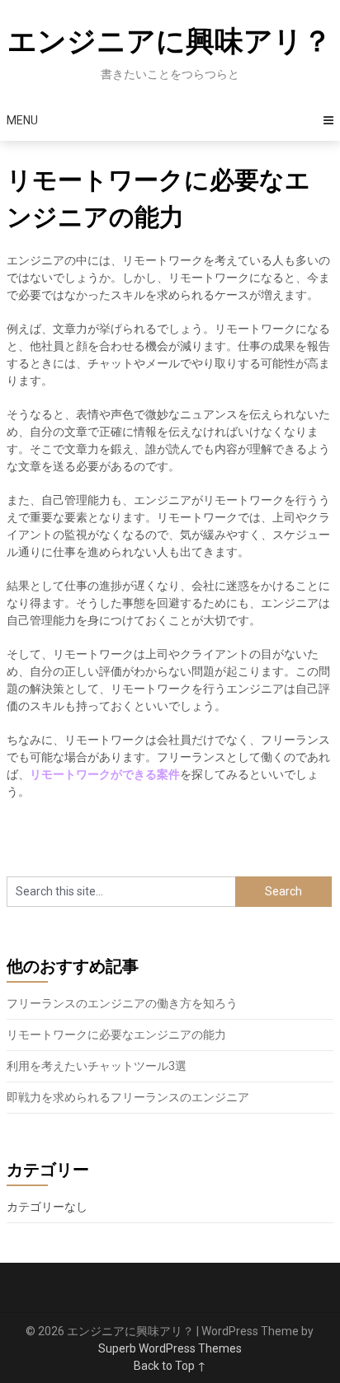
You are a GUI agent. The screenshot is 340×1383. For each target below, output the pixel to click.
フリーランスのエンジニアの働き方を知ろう (122, 1003)
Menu (22, 120)
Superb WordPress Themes (170, 1348)
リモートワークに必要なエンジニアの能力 (116, 1034)
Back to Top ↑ (170, 1365)
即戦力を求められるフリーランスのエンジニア (128, 1097)
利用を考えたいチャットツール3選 (97, 1065)
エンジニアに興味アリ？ (169, 41)
